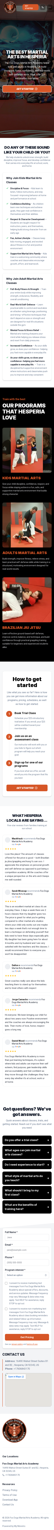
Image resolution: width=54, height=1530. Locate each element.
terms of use (32, 1344)
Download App (10, 1499)
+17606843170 (17, 1368)
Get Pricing (27, 1337)
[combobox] (27, 1275)
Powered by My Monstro (13, 1526)
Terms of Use (9, 1495)
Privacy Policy (9, 1490)
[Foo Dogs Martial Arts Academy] (10, 7)
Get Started (29, 7)
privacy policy (17, 1344)
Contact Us (8, 1504)
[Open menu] (50, 7)
